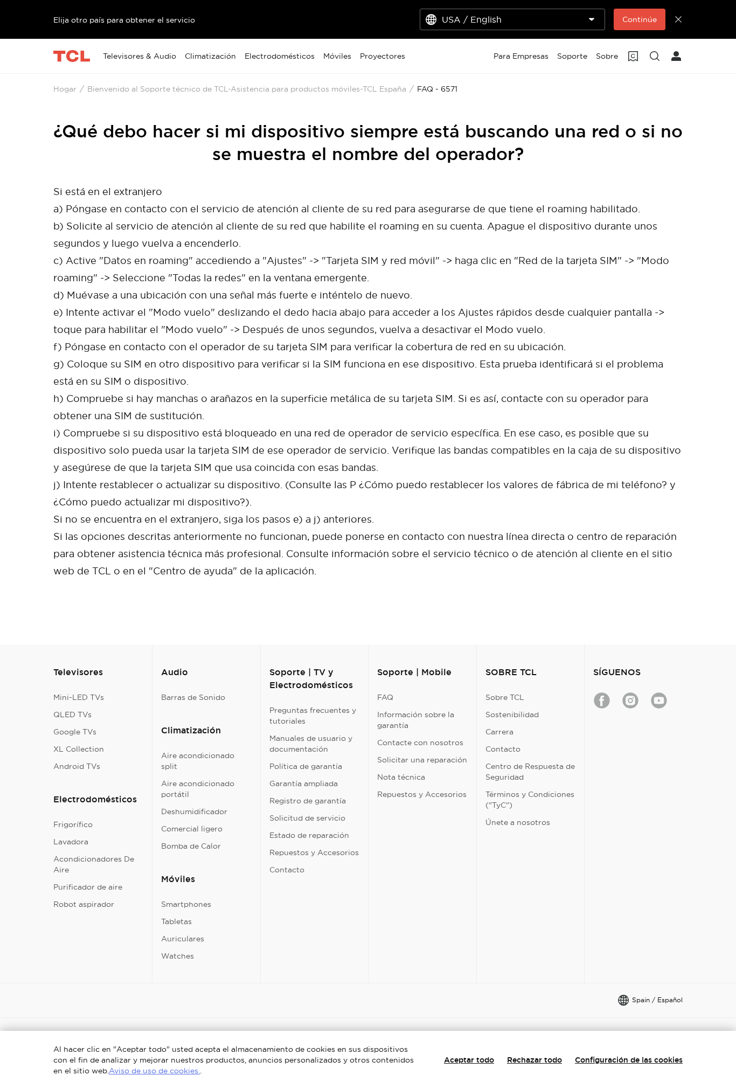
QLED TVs (72, 714)
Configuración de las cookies (629, 1060)
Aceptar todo (469, 1060)
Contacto (286, 870)
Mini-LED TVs (78, 697)
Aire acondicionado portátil (197, 789)
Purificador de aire (87, 887)
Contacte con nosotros (420, 742)
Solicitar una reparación (422, 760)
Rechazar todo (534, 1060)
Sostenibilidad (512, 714)
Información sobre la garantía (415, 720)
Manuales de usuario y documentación (310, 743)
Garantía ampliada (303, 783)
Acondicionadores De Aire (93, 864)
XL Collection (78, 749)
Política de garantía (305, 766)
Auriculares (182, 939)
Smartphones (186, 904)
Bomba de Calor (191, 846)
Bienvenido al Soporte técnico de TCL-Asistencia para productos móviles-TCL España (246, 89)
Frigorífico (73, 824)
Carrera (499, 732)
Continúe (639, 19)
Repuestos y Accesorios (314, 852)
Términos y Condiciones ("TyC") (529, 799)
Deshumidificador (194, 811)
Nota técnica (401, 777)
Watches (177, 956)
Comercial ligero (192, 829)
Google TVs (74, 732)
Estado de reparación (309, 835)
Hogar (65, 89)
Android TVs (76, 766)
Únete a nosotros (517, 822)
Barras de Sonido (193, 697)
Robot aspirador (83, 904)
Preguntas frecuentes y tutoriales (312, 715)
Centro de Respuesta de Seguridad (530, 771)
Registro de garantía (307, 801)
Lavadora (70, 842)
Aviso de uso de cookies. (154, 1071)
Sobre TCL (504, 697)
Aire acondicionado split (197, 761)
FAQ (385, 697)
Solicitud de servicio (307, 818)
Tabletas (176, 921)
